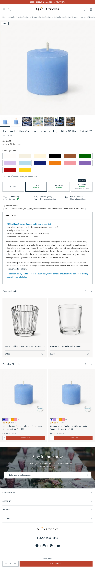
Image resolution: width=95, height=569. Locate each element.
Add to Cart (56, 564)
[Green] (85, 156)
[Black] (55, 156)
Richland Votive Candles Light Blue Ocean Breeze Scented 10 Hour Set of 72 (22, 427)
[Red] (9, 170)
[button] (5, 122)
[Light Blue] (25, 163)
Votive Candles (23, 17)
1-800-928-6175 (47, 538)
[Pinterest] (51, 546)
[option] (3, 419)
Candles (12, 17)
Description (10, 216)
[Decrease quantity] (6, 564)
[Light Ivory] (25, 156)
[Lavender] (9, 163)
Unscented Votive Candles (41, 17)
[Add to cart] (42, 354)
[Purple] (85, 163)
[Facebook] (37, 546)
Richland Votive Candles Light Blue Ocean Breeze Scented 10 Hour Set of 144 (70, 427)
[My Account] (85, 9)
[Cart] (91, 9)
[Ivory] (40, 156)
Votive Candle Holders (17, 269)
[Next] (91, 291)
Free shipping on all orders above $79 (47, 2)
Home (4, 17)
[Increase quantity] (15, 564)
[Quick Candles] (47, 9)
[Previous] (85, 291)
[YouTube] (58, 546)
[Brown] (70, 156)
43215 (29, 209)
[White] (9, 156)
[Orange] (55, 163)
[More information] (86, 209)
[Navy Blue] (40, 163)
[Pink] (70, 163)
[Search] (9, 9)
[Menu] (3, 9)
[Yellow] (25, 170)
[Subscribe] (86, 475)
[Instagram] (44, 546)
